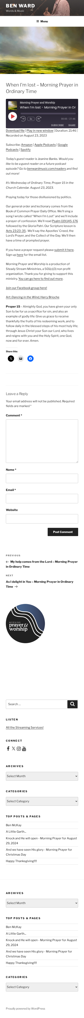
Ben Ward (20, 6)
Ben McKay (13, 825)
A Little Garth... (16, 831)
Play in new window (40, 130)
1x (31, 118)
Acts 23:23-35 (16, 231)
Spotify (26, 149)
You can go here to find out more (40, 278)
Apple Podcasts (45, 145)
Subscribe (57, 125)
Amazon (26, 145)
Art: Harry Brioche (32, 297)
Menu (44, 21)
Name (11, 470)
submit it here (64, 250)
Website (12, 510)
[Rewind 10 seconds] (23, 119)
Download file (15, 130)
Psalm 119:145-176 (65, 221)
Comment (14, 415)
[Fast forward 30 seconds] (41, 119)
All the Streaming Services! (25, 727)
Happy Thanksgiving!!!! (21, 861)
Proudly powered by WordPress (25, 1008)
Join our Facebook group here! (26, 288)
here (20, 255)
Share (71, 125)
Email (11, 490)
